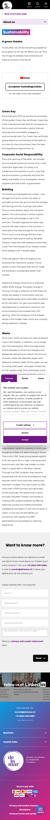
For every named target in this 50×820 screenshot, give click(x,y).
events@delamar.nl (22, 569)
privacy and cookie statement (27, 641)
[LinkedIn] (25, 687)
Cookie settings (23, 425)
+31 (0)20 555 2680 (25, 716)
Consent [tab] (9, 378)
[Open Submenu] (45, 22)
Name (7, 593)
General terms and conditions (25, 813)
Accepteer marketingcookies (25, 86)
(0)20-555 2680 (39, 565)
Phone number (12, 613)
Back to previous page (15, 14)
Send (38, 658)
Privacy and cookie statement (25, 805)
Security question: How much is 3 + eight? (21, 631)
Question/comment (13, 623)
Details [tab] (25, 378)
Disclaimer (25, 809)
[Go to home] (7, 6)
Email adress (11, 603)
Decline (25, 433)
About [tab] (41, 378)
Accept (25, 440)
